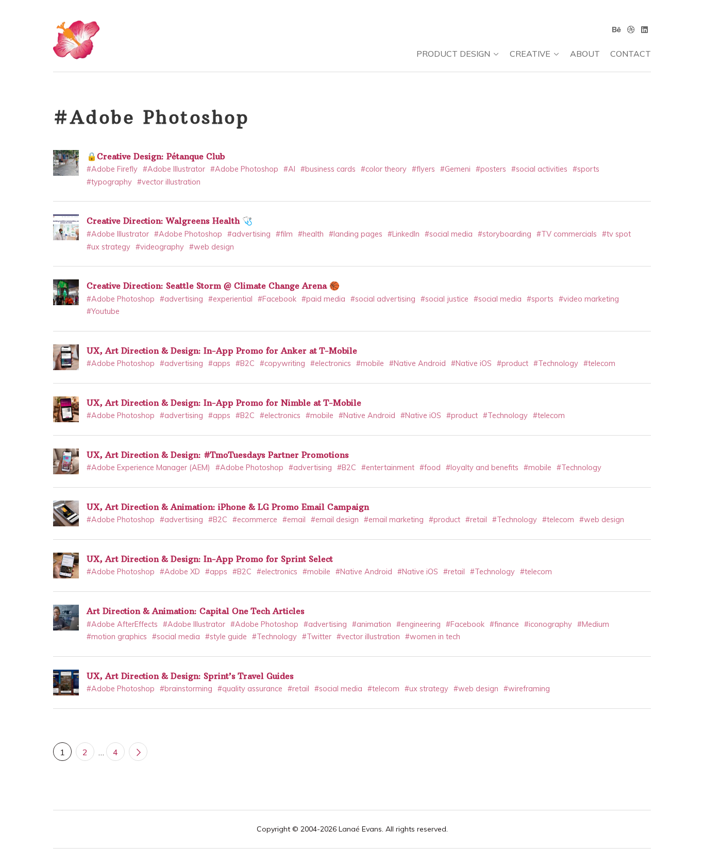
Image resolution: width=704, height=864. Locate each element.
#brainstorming (186, 688)
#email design (335, 519)
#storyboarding (504, 234)
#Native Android (417, 363)
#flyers (423, 169)
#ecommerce (254, 519)
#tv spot (616, 234)
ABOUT (585, 53)
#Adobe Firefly (112, 169)
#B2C (245, 363)
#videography (160, 247)
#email (294, 519)
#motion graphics (117, 636)
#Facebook (277, 299)
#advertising (249, 234)
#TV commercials (567, 234)
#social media (449, 234)
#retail (476, 519)
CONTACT (630, 53)
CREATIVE (530, 53)
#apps (219, 363)
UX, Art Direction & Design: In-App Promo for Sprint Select (210, 559)
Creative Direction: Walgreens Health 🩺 (170, 220)
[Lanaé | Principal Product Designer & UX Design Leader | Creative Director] (76, 44)
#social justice (444, 299)
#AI (289, 169)
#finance (504, 624)
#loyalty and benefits (482, 467)
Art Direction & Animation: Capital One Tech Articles (196, 611)
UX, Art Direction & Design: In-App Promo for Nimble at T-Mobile (224, 402)
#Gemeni (455, 169)
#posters (491, 169)
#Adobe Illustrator (174, 169)
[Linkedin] (644, 29)
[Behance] (616, 29)
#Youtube (103, 311)
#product (512, 363)
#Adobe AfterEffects (122, 624)
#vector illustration (168, 182)
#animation (371, 624)
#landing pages (355, 234)
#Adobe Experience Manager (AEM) (148, 467)
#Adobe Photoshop (244, 169)
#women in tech (432, 636)
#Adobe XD (180, 571)
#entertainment (387, 467)
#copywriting (282, 363)
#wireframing (527, 688)
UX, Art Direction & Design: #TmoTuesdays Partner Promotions (218, 455)
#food (430, 467)
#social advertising (382, 299)
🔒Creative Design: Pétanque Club (156, 156)
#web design (211, 247)
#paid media (323, 299)
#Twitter (316, 636)
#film (284, 234)
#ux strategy (108, 247)
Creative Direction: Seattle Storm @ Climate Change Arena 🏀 (213, 285)
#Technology (555, 363)
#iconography (548, 624)
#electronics (330, 363)
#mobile (370, 363)
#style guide (226, 636)
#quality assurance (249, 688)
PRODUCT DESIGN (453, 53)
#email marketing (394, 519)
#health (311, 234)
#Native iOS (471, 363)
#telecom (599, 363)
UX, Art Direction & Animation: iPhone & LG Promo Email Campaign (228, 507)
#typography (109, 182)
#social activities (539, 169)
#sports (586, 169)
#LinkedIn (404, 234)
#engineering (418, 624)
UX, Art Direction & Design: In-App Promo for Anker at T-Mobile (222, 350)
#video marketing (589, 299)
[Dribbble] (631, 29)
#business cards (328, 169)
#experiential (230, 299)
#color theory (384, 169)
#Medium (593, 624)
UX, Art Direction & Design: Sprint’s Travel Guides (190, 676)
